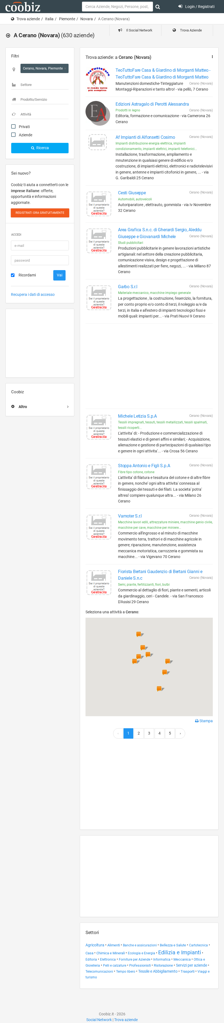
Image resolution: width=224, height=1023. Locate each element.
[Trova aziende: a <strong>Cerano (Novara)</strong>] (211, 57)
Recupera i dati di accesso (33, 294)
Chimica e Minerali (110, 953)
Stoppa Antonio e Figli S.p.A (144, 465)
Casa (89, 953)
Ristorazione (163, 965)
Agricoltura (95, 945)
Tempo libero (125, 971)
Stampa (206, 721)
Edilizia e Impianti (179, 952)
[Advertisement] (40, 343)
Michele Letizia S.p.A (137, 416)
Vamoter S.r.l (130, 516)
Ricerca (42, 148)
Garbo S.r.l (127, 286)
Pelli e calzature (114, 965)
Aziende (25, 135)
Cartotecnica (198, 945)
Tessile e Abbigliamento (158, 971)
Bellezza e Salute (173, 945)
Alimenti (113, 945)
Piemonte (67, 19)
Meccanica (182, 959)
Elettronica (108, 959)
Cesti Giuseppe (132, 192)
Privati (24, 127)
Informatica (161, 959)
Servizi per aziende (191, 965)
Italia (49, 19)
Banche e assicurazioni (140, 945)
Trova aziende (28, 19)
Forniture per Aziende (134, 959)
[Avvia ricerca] (158, 7)
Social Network (99, 1020)
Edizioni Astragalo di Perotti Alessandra (152, 104)
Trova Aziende (190, 30)
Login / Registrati (199, 6)
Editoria (91, 959)
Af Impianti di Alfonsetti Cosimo (145, 137)
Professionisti (140, 965)
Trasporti (187, 971)
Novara (86, 19)
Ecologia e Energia (141, 953)
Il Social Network (138, 30)
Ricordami (27, 275)
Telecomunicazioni (99, 971)
